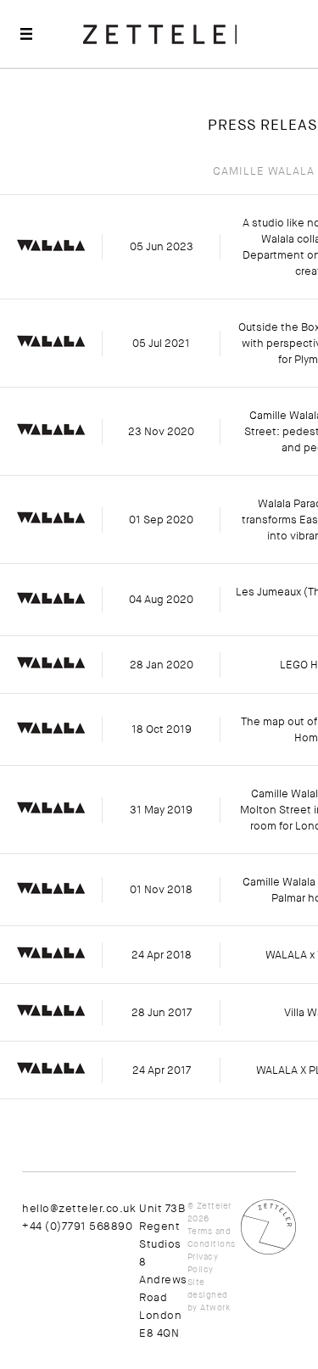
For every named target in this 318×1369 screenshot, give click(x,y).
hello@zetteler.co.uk (79, 1208)
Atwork (215, 1307)
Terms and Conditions (211, 1237)
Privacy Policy (203, 1263)
